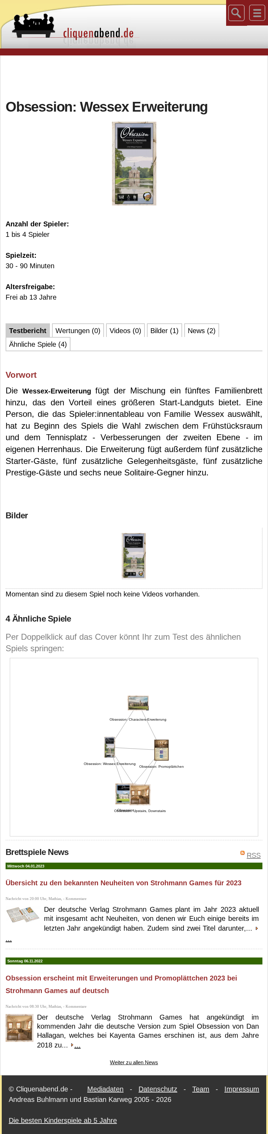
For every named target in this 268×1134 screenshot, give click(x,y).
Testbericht (27, 331)
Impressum (241, 1089)
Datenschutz (158, 1089)
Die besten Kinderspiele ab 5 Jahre (63, 1120)
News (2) (202, 331)
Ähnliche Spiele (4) (38, 344)
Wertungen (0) (77, 331)
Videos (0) (125, 331)
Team (200, 1089)
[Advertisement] (134, 76)
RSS (254, 855)
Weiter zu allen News (134, 1062)
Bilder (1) (164, 331)
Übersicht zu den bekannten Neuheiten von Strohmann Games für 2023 (123, 883)
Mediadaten (105, 1089)
